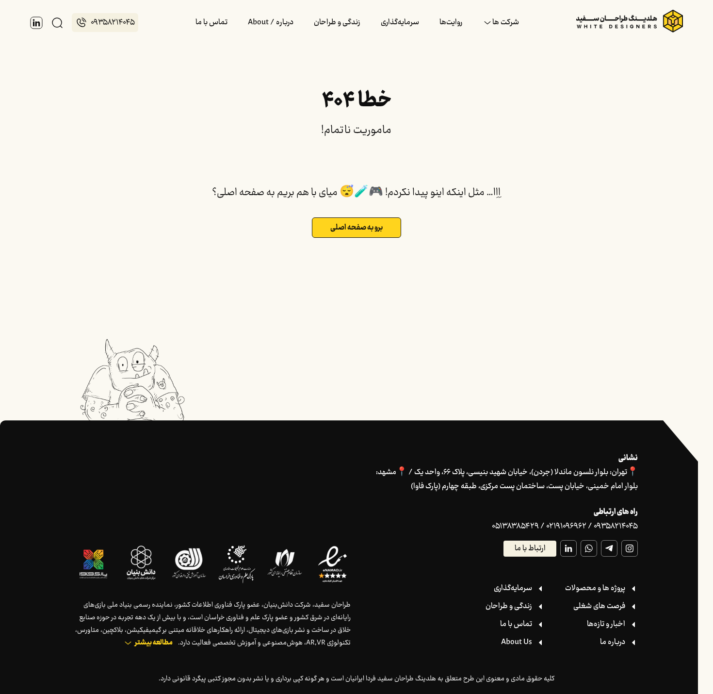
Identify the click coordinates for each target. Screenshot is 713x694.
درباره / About (270, 23)
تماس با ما (211, 23)
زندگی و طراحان (337, 23)
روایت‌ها (450, 23)
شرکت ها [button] (505, 23)
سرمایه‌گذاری (400, 23)
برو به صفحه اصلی (356, 228)
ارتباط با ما (530, 549)
